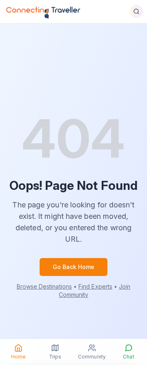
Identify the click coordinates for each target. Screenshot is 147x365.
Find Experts (95, 286)
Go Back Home (74, 266)
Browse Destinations (44, 286)
